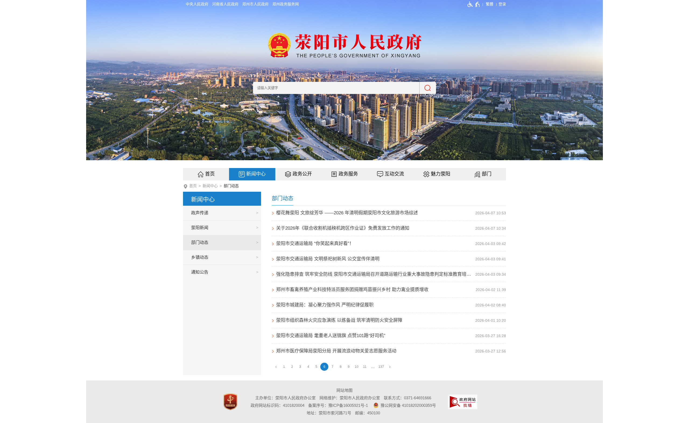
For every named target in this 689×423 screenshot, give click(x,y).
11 (365, 367)
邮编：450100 (367, 413)
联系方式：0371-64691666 (407, 398)
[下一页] (390, 367)
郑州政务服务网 (285, 4)
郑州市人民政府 (255, 4)
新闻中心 (256, 174)
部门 (486, 174)
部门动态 (231, 186)
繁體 (489, 4)
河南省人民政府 (225, 4)
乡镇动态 (199, 257)
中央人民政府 (197, 4)
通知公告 (199, 272)
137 (381, 367)
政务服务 (348, 174)
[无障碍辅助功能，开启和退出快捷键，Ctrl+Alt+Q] (474, 4)
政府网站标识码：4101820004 (277, 405)
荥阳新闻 (199, 227)
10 (356, 367)
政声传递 (199, 213)
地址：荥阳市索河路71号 (329, 413)
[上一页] (276, 367)
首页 (210, 174)
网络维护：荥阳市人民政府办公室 (349, 398)
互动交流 (394, 174)
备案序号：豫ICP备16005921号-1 (338, 405)
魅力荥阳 (440, 174)
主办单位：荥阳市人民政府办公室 (285, 398)
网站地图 (344, 390)
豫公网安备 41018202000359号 (407, 405)
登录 (502, 4)
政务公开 (302, 174)
